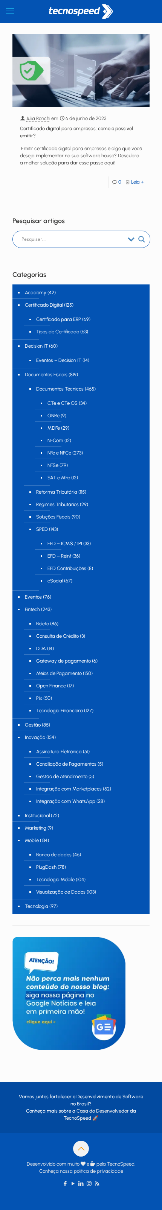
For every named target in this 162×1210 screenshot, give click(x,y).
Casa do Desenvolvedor (102, 1111)
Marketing (35, 828)
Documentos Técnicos (60, 389)
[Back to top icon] (81, 1149)
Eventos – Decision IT (58, 360)
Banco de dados (54, 854)
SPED (42, 529)
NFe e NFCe (59, 453)
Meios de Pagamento (59, 673)
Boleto (42, 623)
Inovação (35, 737)
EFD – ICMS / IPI (64, 543)
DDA (41, 648)
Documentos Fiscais (46, 374)
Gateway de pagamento (63, 661)
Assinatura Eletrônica (59, 751)
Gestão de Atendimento (61, 776)
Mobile (32, 840)
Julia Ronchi (38, 118)
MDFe (53, 428)
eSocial (55, 581)
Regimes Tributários (57, 504)
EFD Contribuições (66, 568)
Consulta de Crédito (57, 636)
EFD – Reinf (59, 556)
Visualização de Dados (61, 892)
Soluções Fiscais (53, 517)
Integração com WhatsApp (65, 801)
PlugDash (46, 867)
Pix (39, 698)
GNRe (53, 415)
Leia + (137, 182)
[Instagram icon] (89, 1183)
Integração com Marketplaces (69, 789)
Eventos (33, 597)
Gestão (33, 725)
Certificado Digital (44, 305)
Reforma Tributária (56, 492)
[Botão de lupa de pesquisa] (141, 239)
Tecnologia (36, 906)
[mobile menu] (10, 11)
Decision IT (36, 346)
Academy (35, 292)
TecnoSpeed (77, 1118)
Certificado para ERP (58, 319)
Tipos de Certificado (57, 331)
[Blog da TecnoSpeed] (81, 11)
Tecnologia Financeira (59, 710)
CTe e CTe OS (62, 403)
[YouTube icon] (73, 1183)
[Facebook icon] (65, 1183)
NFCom (55, 440)
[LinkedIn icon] (81, 1183)
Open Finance (51, 686)
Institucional (37, 815)
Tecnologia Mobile (55, 879)
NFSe (52, 465)
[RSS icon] (97, 1183)
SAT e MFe (58, 477)
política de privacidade (98, 1171)
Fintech (32, 609)
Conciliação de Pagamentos (66, 764)
